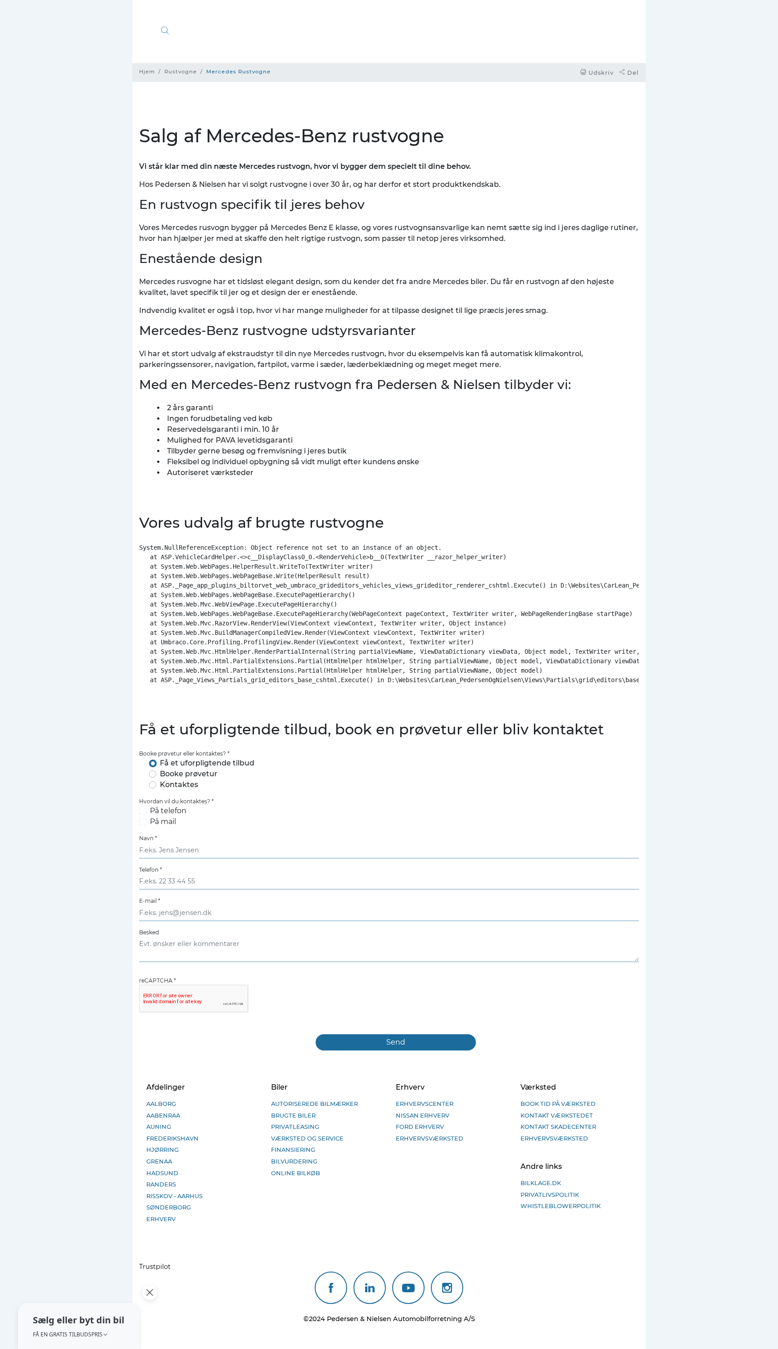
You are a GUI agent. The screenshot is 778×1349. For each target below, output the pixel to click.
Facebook (331, 1288)
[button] (78, 1326)
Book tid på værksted (558, 1103)
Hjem (147, 71)
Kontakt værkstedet (556, 1115)
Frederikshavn (172, 1138)
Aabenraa (163, 1115)
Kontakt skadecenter (558, 1126)
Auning (158, 1126)
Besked (149, 932)
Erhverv (161, 1218)
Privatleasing (295, 1126)
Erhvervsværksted (429, 1138)
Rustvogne (180, 71)
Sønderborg (169, 1207)
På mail (163, 821)
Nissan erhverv (422, 1115)
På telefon (168, 810)
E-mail (149, 900)
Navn (148, 838)
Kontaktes (179, 784)
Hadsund (162, 1173)
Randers (161, 1184)
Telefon (150, 869)
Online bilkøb (295, 1173)
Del (632, 72)
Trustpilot (155, 1267)
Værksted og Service (307, 1138)
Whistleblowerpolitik (560, 1205)
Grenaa (159, 1161)
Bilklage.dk (540, 1182)
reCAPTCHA (157, 980)
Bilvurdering (294, 1161)
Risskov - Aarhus (174, 1196)
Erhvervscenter (424, 1103)
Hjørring (162, 1149)
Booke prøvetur (188, 774)
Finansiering (293, 1149)
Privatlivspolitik (549, 1194)
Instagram (447, 1288)
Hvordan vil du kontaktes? (176, 801)
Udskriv (600, 72)
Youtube (408, 1288)
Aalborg (161, 1103)
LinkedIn (369, 1288)
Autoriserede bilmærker (314, 1103)
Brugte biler (293, 1115)
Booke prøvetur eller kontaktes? (184, 753)
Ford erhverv (420, 1126)
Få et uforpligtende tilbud (207, 763)
